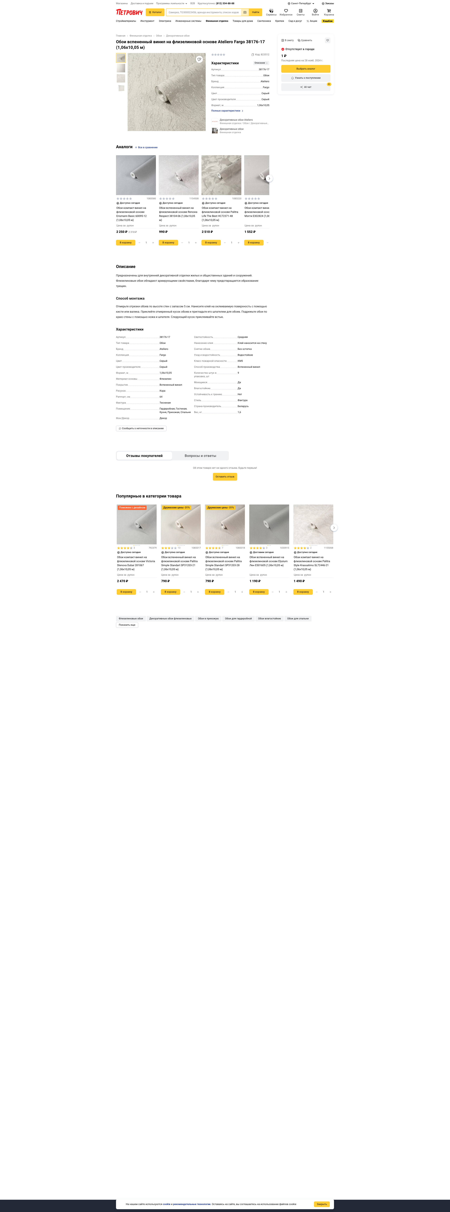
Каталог (157, 12)
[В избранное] (327, 40)
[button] (172, 3)
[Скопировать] (252, 54)
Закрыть (322, 1204)
